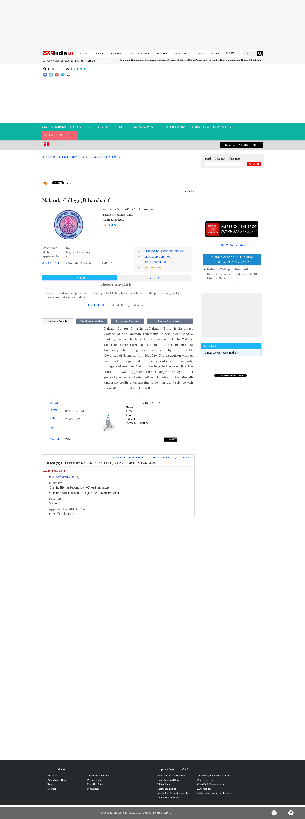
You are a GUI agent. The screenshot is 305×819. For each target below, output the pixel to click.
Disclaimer (93, 788)
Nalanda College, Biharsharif (227, 269)
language (96, 157)
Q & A (205, 127)
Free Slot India (95, 784)
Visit (68, 438)
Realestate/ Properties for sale (214, 793)
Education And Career (169, 779)
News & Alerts (224, 127)
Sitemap (52, 788)
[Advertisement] (152, 25)
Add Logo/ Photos (156, 262)
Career (116, 53)
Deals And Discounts (169, 797)
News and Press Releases (171, 775)
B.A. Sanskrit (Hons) (54, 470)
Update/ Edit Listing (157, 256)
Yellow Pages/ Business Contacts (215, 775)
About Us (52, 775)
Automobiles (204, 788)
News (99, 53)
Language (112, 157)
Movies (162, 53)
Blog (215, 53)
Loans (195, 127)
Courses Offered (52, 263)
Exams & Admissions (146, 127)
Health (180, 53)
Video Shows (164, 784)
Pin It (70, 183)
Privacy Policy (95, 779)
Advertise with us (82, 60)
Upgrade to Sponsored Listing (164, 251)
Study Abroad (98, 127)
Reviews (112, 224)
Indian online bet (166, 788)
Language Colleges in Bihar (221, 352)
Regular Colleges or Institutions (64, 157)
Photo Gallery (205, 779)
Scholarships (175, 127)
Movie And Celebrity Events (172, 793)
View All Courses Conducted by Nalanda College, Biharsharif (152, 457)
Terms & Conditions (98, 775)
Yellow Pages (139, 53)
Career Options (54, 127)
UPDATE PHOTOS (96, 305)
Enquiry (51, 784)
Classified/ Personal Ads (210, 784)
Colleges (77, 127)
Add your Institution (60, 135)
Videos (199, 53)
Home (83, 53)
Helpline (120, 127)
